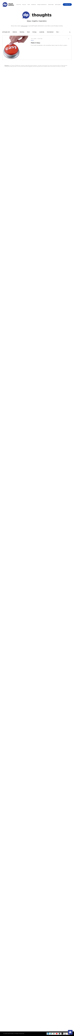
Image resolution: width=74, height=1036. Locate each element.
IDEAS (32, 40)
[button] (24, 4)
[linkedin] (48, 1033)
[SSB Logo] (51, 1033)
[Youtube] (57, 1033)
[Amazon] (54, 1033)
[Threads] (59, 1033)
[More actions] (69, 39)
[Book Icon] (65, 1033)
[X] (62, 1033)
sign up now (24, 25)
